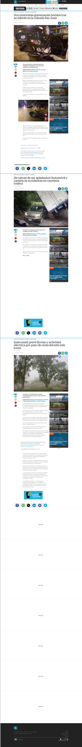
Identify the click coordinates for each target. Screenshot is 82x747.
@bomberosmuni (31, 153)
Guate (25, 731)
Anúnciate (66, 730)
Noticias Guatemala (19, 174)
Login (19, 1)
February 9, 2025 (41, 157)
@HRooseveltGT (33, 152)
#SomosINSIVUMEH (35, 443)
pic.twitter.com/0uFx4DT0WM (27, 155)
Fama (31, 731)
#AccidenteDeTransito (33, 145)
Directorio (66, 736)
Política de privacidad (65, 733)
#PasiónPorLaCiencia (25, 445)
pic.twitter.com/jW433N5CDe (26, 446)
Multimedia (25, 733)
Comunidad (33, 339)
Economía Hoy (16, 731)
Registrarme (23, 1)
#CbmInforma (23, 145)
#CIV (43, 445)
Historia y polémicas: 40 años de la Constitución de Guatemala (58, 128)
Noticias (27, 174)
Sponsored (30, 733)
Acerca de (66, 732)
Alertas (32, 174)
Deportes (35, 731)
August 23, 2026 (36, 449)
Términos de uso (65, 735)
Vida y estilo (20, 733)
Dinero (28, 731)
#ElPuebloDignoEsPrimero (36, 445)
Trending (15, 733)
